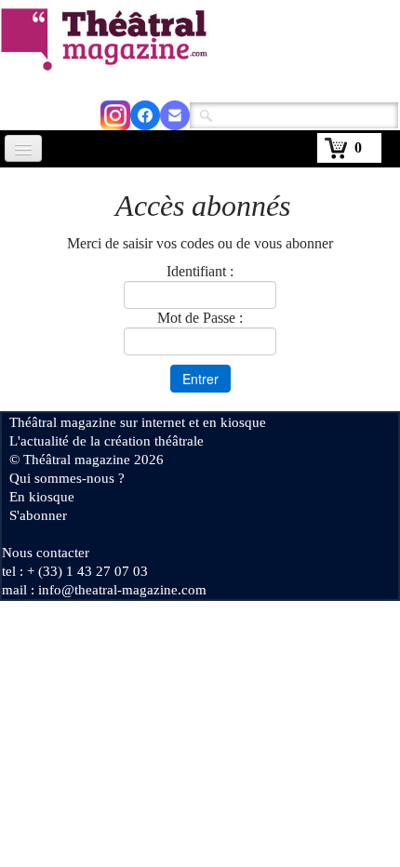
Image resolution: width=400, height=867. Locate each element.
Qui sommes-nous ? (67, 478)
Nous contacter (45, 552)
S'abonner (38, 515)
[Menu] (23, 148)
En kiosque (41, 496)
